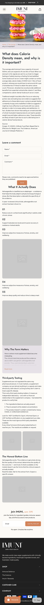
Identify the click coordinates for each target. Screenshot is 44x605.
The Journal (11, 44)
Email (7, 156)
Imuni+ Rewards (8, 578)
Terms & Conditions (22, 601)
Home (4, 44)
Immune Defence (8, 571)
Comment (9, 162)
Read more (8, 369)
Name (7, 149)
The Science (6, 575)
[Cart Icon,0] (39, 9)
